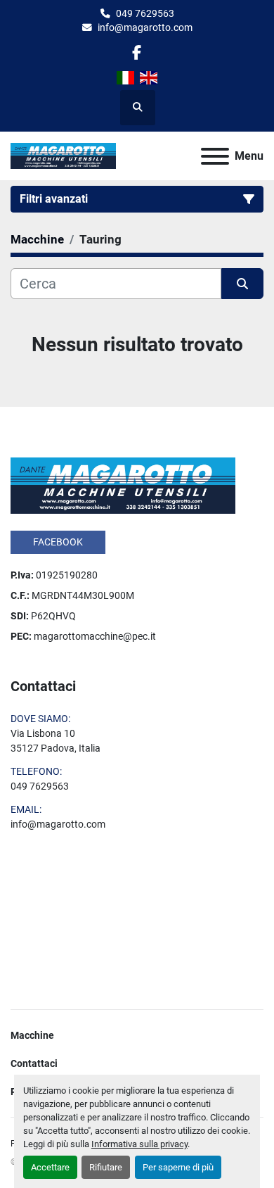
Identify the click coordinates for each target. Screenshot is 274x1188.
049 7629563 (145, 13)
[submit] (242, 283)
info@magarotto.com (145, 27)
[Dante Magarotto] (123, 485)
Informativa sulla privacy (139, 1144)
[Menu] (215, 156)
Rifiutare (105, 1167)
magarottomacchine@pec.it (95, 636)
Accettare (50, 1167)
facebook (58, 542)
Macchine (32, 1035)
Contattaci (34, 1063)
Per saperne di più (178, 1167)
